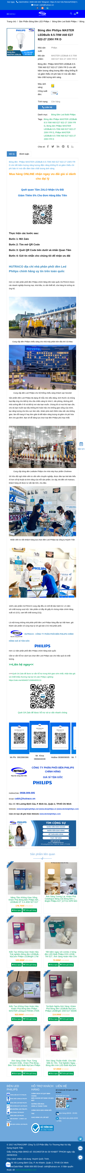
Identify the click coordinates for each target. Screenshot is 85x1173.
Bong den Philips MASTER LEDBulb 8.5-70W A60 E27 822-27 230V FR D (60, 129)
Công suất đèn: (42, 92)
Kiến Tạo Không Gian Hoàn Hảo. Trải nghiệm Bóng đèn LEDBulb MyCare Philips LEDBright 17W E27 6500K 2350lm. (24, 954)
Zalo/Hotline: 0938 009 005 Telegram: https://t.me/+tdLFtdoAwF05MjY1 (48, 2)
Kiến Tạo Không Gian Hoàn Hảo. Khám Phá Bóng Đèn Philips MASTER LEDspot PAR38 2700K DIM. (24, 1008)
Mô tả (12, 154)
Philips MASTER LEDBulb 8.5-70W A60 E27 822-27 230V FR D (60, 135)
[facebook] (37, 8)
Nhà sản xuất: (42, 49)
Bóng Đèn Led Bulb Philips (64, 21)
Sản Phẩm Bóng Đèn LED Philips (34, 21)
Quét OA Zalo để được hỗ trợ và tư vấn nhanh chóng (42, 712)
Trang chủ (11, 21)
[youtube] (42, 8)
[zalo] (47, 8)
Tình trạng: (43, 101)
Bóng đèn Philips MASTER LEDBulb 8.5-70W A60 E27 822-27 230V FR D (60, 122)
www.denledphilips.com (25, 1170)
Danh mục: (43, 114)
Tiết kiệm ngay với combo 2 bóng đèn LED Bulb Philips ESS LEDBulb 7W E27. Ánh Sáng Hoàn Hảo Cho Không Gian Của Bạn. (61, 954)
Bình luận (24, 154)
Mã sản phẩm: (41, 57)
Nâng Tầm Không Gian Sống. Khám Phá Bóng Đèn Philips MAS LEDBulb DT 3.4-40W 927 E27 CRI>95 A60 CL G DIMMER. (24, 900)
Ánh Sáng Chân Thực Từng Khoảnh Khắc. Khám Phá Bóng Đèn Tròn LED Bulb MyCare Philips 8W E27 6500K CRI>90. (24, 1063)
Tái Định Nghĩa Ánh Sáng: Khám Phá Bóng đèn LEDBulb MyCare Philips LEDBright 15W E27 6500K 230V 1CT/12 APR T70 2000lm (61, 1008)
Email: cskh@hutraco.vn (44, 5)
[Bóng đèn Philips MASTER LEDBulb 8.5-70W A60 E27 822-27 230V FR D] (42, 14)
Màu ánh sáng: (42, 85)
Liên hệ (48, 107)
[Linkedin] (58, 146)
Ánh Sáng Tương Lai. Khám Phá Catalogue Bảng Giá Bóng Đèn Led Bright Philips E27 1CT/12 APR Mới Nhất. (61, 899)
